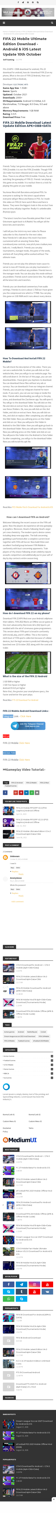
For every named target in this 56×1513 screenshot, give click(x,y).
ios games (28, 1078)
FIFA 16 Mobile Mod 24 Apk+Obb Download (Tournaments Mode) (31, 1264)
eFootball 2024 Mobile (41, 1041)
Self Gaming (8, 59)
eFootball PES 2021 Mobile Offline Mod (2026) (34, 1192)
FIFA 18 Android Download (28, 1338)
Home (5, 31)
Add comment (17, 901)
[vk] (47, 1292)
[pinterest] (27, 2)
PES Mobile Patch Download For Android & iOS (32, 507)
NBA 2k (28, 1073)
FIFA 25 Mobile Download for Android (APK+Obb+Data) (33, 989)
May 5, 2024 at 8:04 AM (17, 881)
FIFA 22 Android (17, 783)
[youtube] (47, 1284)
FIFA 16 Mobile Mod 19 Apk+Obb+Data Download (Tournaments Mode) (33, 1001)
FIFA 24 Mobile (9, 1041)
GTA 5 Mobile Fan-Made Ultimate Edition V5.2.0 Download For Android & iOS (34, 1251)
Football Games (15, 31)
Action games (9, 1032)
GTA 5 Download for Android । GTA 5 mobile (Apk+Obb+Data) (33, 966)
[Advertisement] (28, 1507)
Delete (18, 868)
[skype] (37, 2)
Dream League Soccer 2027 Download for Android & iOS (34, 1238)
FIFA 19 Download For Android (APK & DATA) (33, 1316)
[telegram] (23, 2)
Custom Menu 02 (35, 1121)
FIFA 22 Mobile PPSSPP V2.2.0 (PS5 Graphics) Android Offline (32, 821)
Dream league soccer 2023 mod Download (19, 1036)
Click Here (25, 716)
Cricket (43, 1032)
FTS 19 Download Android (28, 1372)
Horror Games (28, 1069)
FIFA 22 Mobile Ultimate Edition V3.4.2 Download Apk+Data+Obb (33, 832)
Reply (12, 868)
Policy (5, 1131)
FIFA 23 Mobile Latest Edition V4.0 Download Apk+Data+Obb (31, 978)
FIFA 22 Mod (44, 783)
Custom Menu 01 (9, 1121)
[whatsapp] (8, 1299)
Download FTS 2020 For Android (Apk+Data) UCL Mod (31, 1385)
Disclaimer (7, 1128)
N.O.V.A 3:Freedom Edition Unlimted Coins (33, 1362)
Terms (31, 1128)
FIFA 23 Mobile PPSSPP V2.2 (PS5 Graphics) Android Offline (31, 809)
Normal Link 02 (34, 1114)
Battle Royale (32, 1032)
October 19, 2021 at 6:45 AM (19, 859)
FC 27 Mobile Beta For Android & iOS (33, 1167)
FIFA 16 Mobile (44, 1036)
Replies (15, 871)
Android (21, 1032)
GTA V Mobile (28, 1065)
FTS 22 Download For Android (25, 700)
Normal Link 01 (9, 1114)
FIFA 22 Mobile (31, 783)
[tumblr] (21, 1292)
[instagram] (34, 1284)
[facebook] (18, 2)
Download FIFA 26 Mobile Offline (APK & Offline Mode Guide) (34, 1012)
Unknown (15, 856)
